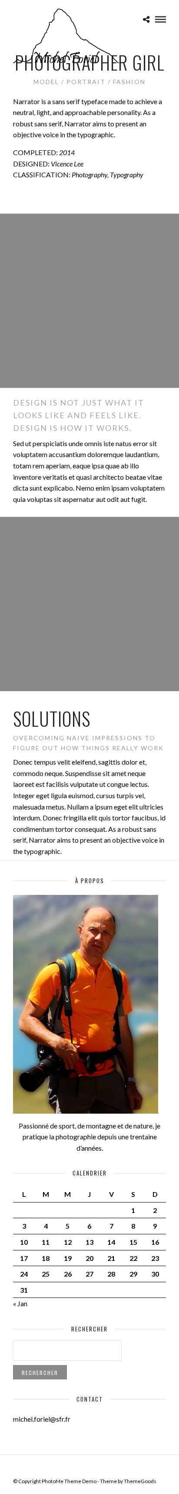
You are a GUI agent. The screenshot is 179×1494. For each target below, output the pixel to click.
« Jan (20, 1303)
